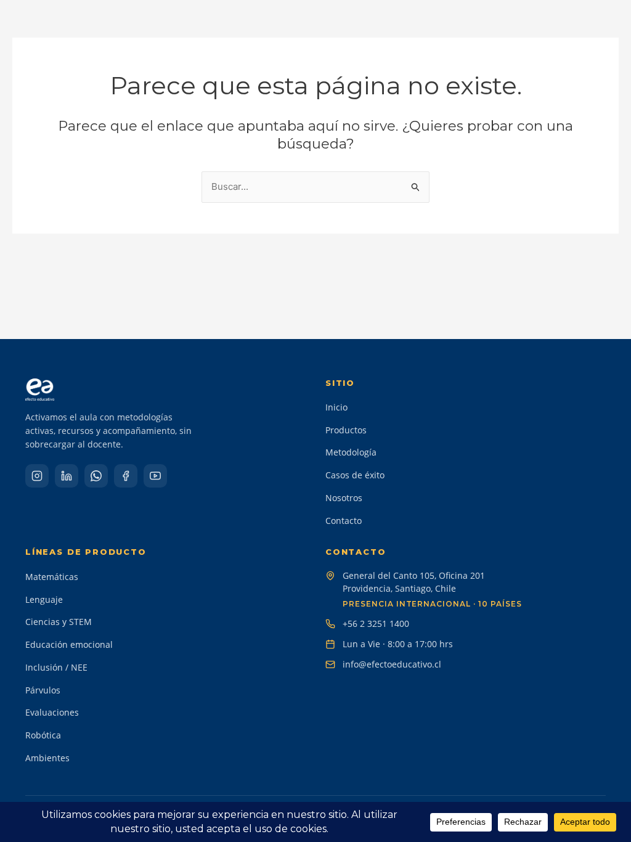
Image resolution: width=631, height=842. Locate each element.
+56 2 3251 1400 (376, 623)
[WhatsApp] (96, 476)
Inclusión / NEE (56, 667)
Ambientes (47, 758)
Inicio (336, 407)
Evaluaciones (52, 712)
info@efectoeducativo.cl (392, 664)
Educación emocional (69, 644)
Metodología (351, 452)
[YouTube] (155, 476)
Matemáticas (51, 576)
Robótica (43, 735)
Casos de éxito (355, 475)
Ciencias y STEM (58, 621)
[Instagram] (37, 476)
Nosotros (343, 498)
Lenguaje (44, 599)
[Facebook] (125, 476)
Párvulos (42, 690)
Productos (346, 430)
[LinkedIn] (66, 476)
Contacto (343, 520)
